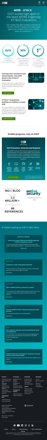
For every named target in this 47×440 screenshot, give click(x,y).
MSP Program (27, 382)
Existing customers (28, 388)
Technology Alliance (28, 384)
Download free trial (6, 399)
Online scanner (5, 390)
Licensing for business (18, 387)
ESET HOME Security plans (6, 381)
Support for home (28, 390)
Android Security (5, 386)
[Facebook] (14, 426)
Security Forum (27, 393)
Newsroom (38, 383)
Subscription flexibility (6, 391)
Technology (38, 385)
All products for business (16, 384)
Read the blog (23, 248)
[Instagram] (26, 426)
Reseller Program (28, 380)
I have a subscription (6, 401)
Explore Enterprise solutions (34, 177)
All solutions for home (6, 379)
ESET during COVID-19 (40, 381)
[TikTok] (29, 426)
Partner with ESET (28, 379)
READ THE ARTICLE (8, 118)
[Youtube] (18, 426)
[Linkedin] (22, 426)
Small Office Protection (4, 384)
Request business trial (17, 393)
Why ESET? (4, 393)
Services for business (17, 386)
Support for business (28, 392)
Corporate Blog (39, 386)
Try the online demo (13, 177)
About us (38, 379)
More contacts (5, 417)
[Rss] (32, 426)
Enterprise (15, 381)
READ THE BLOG (8, 93)
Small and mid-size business (17, 380)
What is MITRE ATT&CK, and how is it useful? (20, 287)
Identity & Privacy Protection (5, 388)
